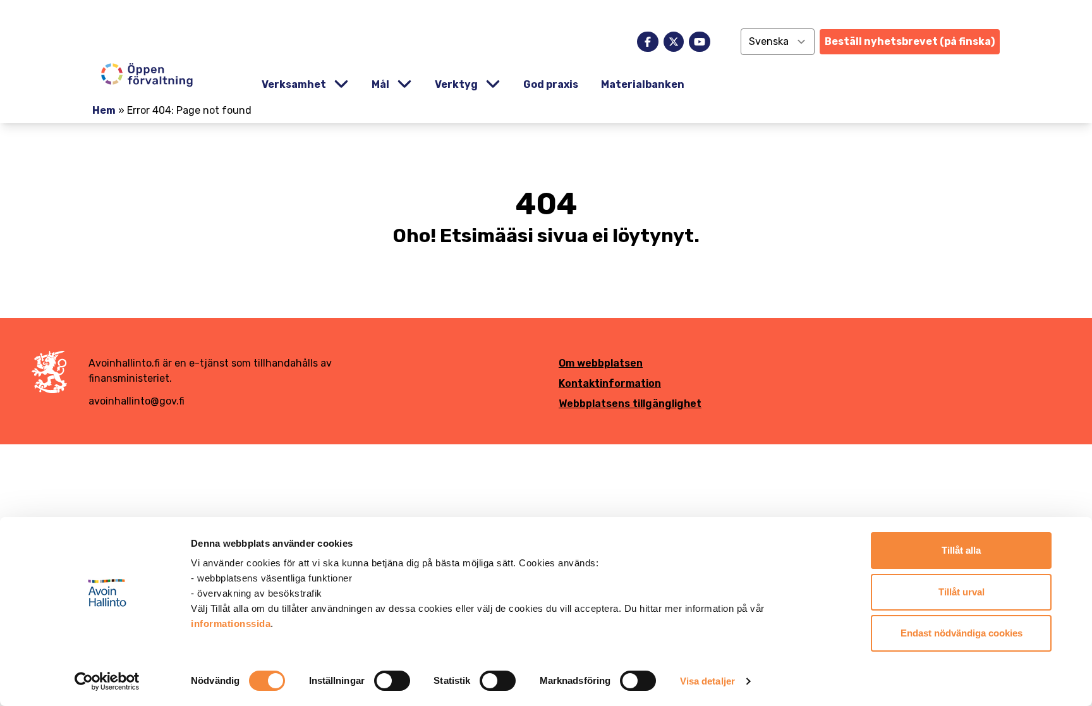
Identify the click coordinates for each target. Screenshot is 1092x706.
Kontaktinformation (610, 383)
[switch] (392, 681)
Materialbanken (642, 84)
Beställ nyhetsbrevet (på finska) (910, 41)
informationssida (230, 623)
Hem (104, 110)
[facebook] (647, 42)
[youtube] (699, 42)
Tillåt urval (961, 592)
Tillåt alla (961, 550)
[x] (674, 42)
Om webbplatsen (601, 363)
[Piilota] (340, 84)
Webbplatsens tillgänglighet (630, 404)
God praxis (550, 84)
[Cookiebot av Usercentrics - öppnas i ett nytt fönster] (107, 681)
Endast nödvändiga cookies (961, 633)
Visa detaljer (707, 681)
